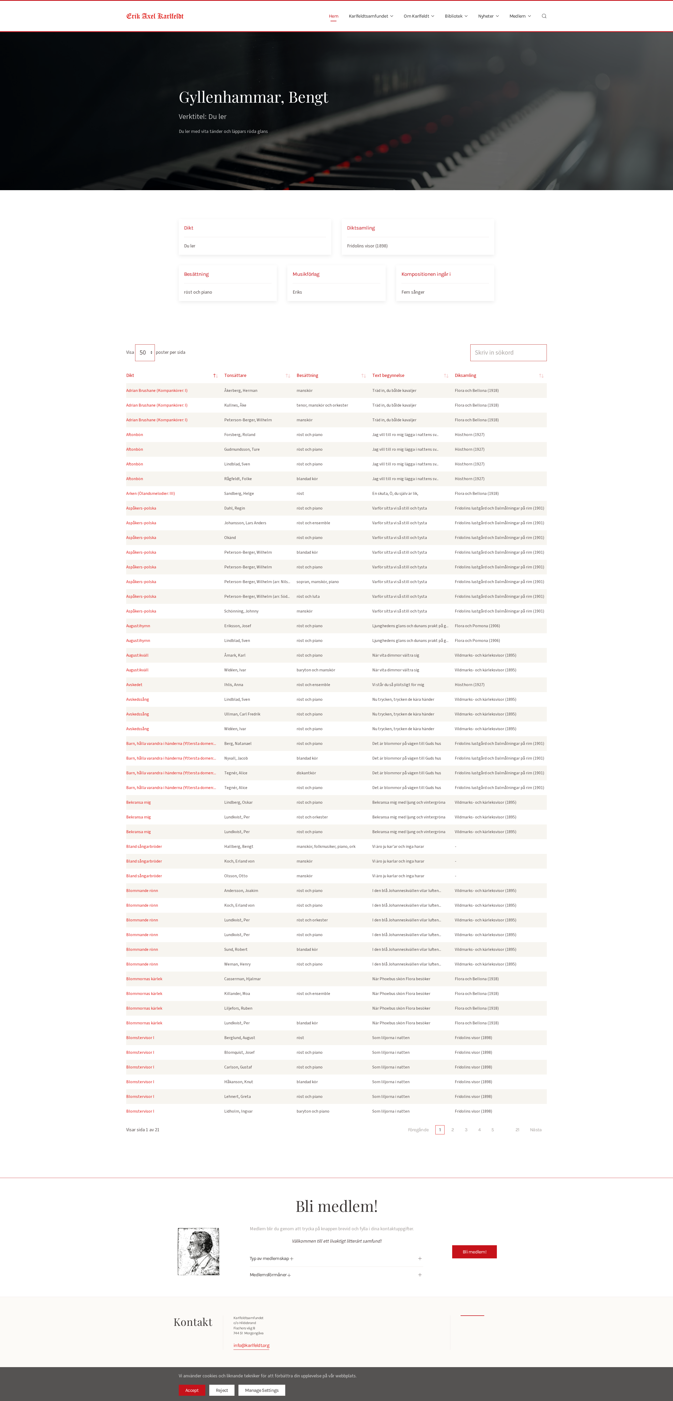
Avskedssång (137, 699)
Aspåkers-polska (141, 508)
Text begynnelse (388, 375)
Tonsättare (235, 375)
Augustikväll (137, 655)
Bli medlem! (474, 1252)
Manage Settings (261, 1390)
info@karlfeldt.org (251, 1345)
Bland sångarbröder (144, 846)
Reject (222, 1390)
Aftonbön (134, 435)
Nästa (536, 1130)
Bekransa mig (138, 802)
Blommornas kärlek (144, 979)
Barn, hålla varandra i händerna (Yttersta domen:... (171, 743)
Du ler (189, 246)
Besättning (307, 375)
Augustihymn (138, 626)
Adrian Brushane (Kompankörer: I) (156, 390)
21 (517, 1130)
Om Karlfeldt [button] (416, 16)
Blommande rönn (142, 891)
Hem (333, 16)
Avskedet (134, 685)
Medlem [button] (517, 16)
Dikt (130, 375)
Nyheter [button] (485, 16)
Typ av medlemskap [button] (270, 1258)
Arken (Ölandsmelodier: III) (150, 493)
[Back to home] (155, 16)
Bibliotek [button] (453, 16)
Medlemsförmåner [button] (268, 1275)
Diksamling (465, 375)
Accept (192, 1390)
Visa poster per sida (155, 352)
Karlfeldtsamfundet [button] (368, 16)
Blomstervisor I (140, 1038)
